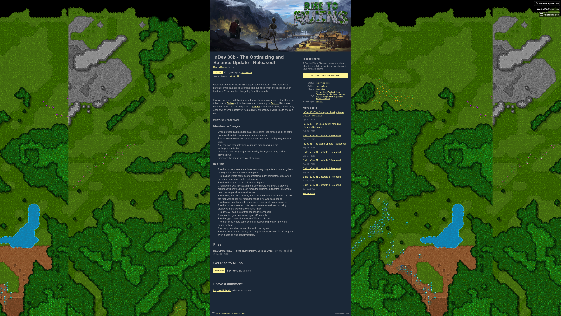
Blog (347, 313)
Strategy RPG (326, 96)
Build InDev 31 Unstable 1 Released (322, 185)
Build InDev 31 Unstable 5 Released (322, 160)
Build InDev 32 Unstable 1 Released (322, 135)
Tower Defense (323, 99)
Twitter (230, 103)
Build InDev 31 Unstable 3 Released (322, 177)
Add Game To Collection (327, 75)
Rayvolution (246, 73)
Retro (338, 92)
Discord (275, 103)
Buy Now (219, 270)
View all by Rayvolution (231, 313)
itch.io (217, 313)
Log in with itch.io (222, 290)
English (319, 102)
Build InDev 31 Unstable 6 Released (322, 152)
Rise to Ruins (219, 67)
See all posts (309, 194)
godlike (323, 92)
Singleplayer (331, 94)
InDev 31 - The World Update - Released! (324, 143)
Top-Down (338, 96)
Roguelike (320, 94)
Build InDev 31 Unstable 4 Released (322, 168)
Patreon (256, 106)
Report (244, 313)
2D (317, 92)
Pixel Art (331, 92)
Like (219, 72)
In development (323, 83)
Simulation (320, 89)
